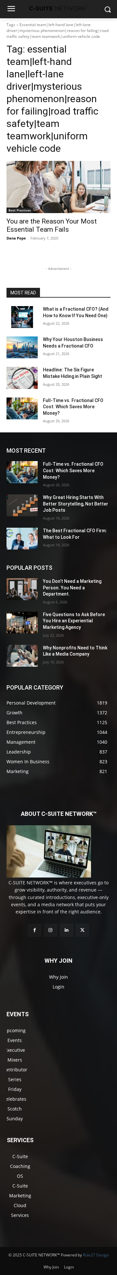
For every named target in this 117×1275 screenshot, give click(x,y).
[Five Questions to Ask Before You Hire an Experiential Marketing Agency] (22, 622)
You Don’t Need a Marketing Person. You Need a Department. (72, 588)
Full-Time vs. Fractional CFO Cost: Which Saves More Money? (73, 407)
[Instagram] (50, 930)
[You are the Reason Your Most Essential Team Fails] (58, 187)
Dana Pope (16, 238)
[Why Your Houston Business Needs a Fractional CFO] (22, 347)
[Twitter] (82, 930)
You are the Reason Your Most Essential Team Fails (51, 225)
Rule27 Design (96, 1255)
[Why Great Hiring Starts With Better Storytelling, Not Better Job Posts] (22, 505)
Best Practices (19, 210)
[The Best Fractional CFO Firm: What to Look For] (22, 539)
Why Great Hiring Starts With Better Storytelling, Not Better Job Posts (75, 504)
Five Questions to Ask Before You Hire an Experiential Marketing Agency (74, 621)
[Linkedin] (66, 930)
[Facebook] (34, 930)
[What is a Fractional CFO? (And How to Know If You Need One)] (22, 317)
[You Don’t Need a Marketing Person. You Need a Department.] (22, 589)
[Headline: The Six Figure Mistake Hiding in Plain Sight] (22, 378)
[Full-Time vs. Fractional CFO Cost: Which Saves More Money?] (22, 408)
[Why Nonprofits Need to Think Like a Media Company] (22, 656)
